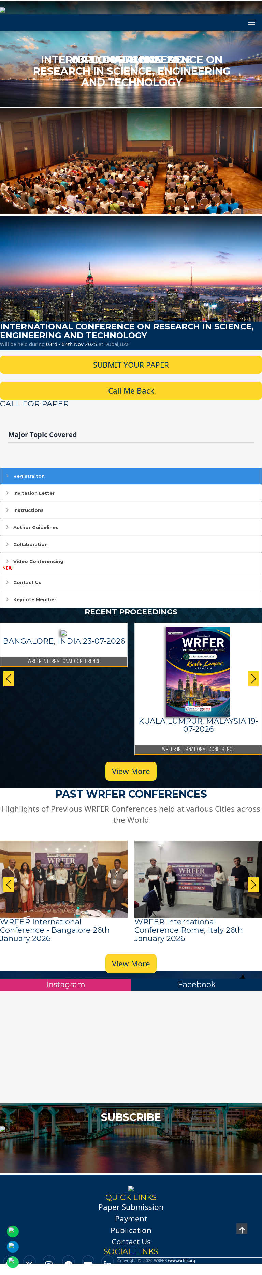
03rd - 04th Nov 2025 (72, 344)
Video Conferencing (38, 561)
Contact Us (27, 582)
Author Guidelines (35, 527)
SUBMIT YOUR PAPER (131, 364)
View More (131, 771)
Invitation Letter (34, 493)
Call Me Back (131, 390)
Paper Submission (131, 1207)
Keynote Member (34, 599)
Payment (131, 1218)
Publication (131, 1230)
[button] (253, 678)
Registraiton (29, 476)
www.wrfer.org (181, 1260)
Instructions (28, 510)
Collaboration (30, 544)
